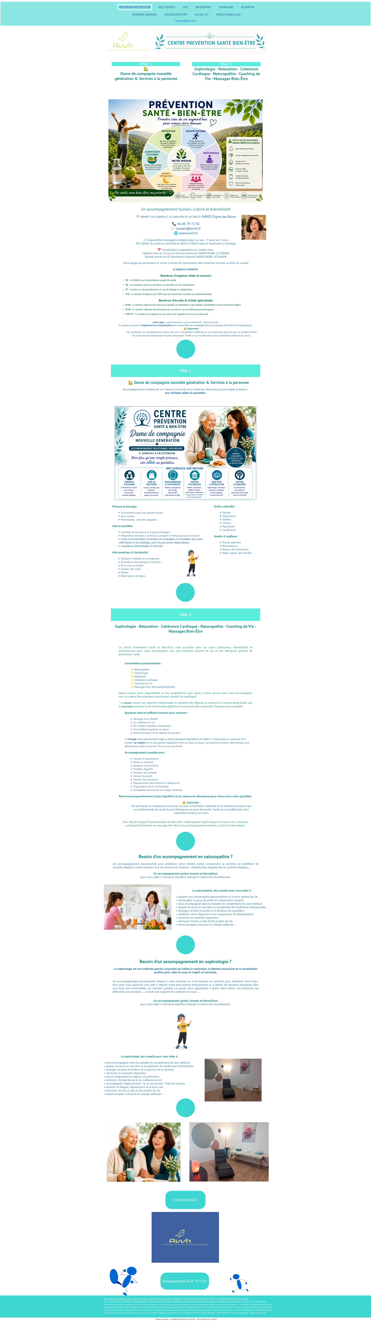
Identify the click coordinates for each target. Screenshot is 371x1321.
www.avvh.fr (154, 1301)
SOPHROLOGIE (226, 7)
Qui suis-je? (201, 14)
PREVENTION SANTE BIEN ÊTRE (135, 7)
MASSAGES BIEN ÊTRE (176, 14)
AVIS (185, 7)
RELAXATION (247, 7)
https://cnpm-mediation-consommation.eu (162, 1313)
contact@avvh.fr (185, 21)
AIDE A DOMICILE (166, 7)
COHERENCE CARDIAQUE (144, 14)
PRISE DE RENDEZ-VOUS (228, 14)
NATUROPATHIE (203, 7)
